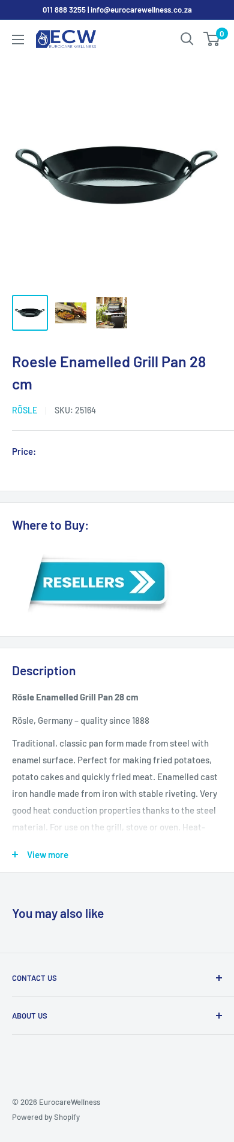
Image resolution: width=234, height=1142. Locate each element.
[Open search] (187, 39)
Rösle (24, 410)
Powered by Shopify (46, 1117)
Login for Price (74, 452)
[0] (212, 39)
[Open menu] (18, 39)
